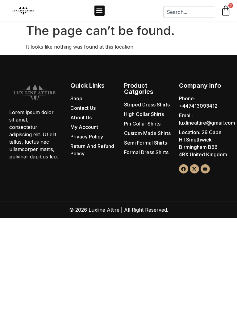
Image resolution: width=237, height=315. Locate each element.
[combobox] (188, 12)
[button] (99, 11)
